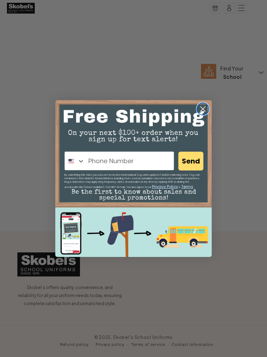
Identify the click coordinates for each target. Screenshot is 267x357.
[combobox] (75, 161)
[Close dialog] (203, 109)
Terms (187, 186)
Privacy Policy (165, 186)
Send (191, 161)
